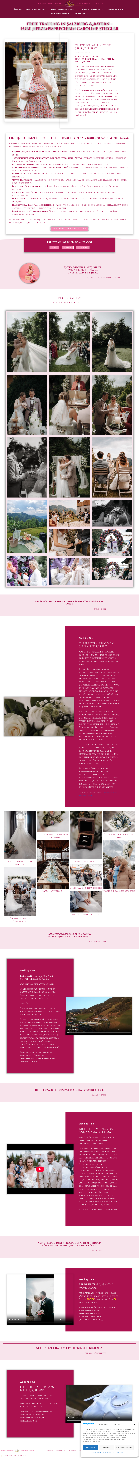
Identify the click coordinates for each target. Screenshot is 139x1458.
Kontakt (50, 1451)
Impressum (119, 1453)
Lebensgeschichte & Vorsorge (63, 9)
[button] (135, 1425)
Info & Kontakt (80, 13)
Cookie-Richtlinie (98, 1453)
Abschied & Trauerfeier (35, 9)
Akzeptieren (90, 1447)
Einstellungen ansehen (124, 1447)
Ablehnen (106, 1447)
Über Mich (18, 9)
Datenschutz (109, 1453)
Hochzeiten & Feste (115, 9)
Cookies (72, 1451)
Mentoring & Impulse (59, 13)
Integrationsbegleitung (92, 9)
